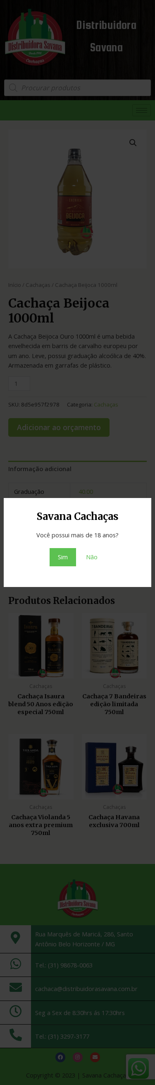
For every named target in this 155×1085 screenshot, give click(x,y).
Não (92, 557)
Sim (63, 557)
